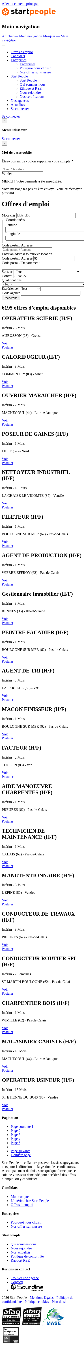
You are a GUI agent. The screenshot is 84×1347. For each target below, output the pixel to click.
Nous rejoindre (30, 92)
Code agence (11, 293)
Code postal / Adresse (17, 245)
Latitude (11, 225)
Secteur (7, 272)
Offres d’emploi (22, 1205)
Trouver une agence (25, 1278)
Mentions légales (42, 1297)
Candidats (18, 56)
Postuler (7, 347)
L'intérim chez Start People (30, 1201)
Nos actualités (20, 1252)
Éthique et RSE (31, 88)
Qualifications (12, 280)
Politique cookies (37, 1302)
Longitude (12, 234)
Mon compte (20, 1197)
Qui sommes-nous (32, 84)
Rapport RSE (20, 1260)
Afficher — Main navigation (22, 36)
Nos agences (20, 101)
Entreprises (18, 60)
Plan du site (60, 1302)
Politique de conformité (27, 1256)
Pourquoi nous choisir (35, 68)
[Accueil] (29, 17)
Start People (19, 76)
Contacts (17, 1282)
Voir (5, 343)
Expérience (10, 288)
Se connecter (20, 109)
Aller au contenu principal (20, 4)
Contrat (7, 276)
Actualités (18, 105)
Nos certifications (32, 96)
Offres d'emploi (22, 52)
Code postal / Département (20, 263)
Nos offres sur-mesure (35, 72)
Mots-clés (8, 215)
